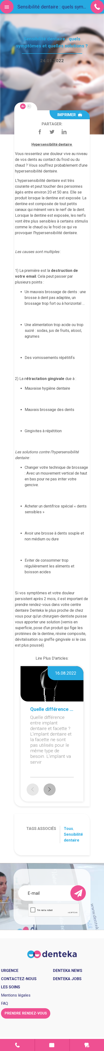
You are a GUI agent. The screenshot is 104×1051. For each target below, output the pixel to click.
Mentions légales (15, 995)
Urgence (87, 1045)
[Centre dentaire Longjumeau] (52, 954)
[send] (78, 893)
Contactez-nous (19, 978)
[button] (50, 789)
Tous (68, 828)
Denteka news (67, 970)
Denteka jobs (67, 978)
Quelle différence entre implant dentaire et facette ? (52, 709)
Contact (17, 1045)
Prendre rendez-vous (52, 1045)
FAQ (4, 1003)
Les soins (10, 987)
